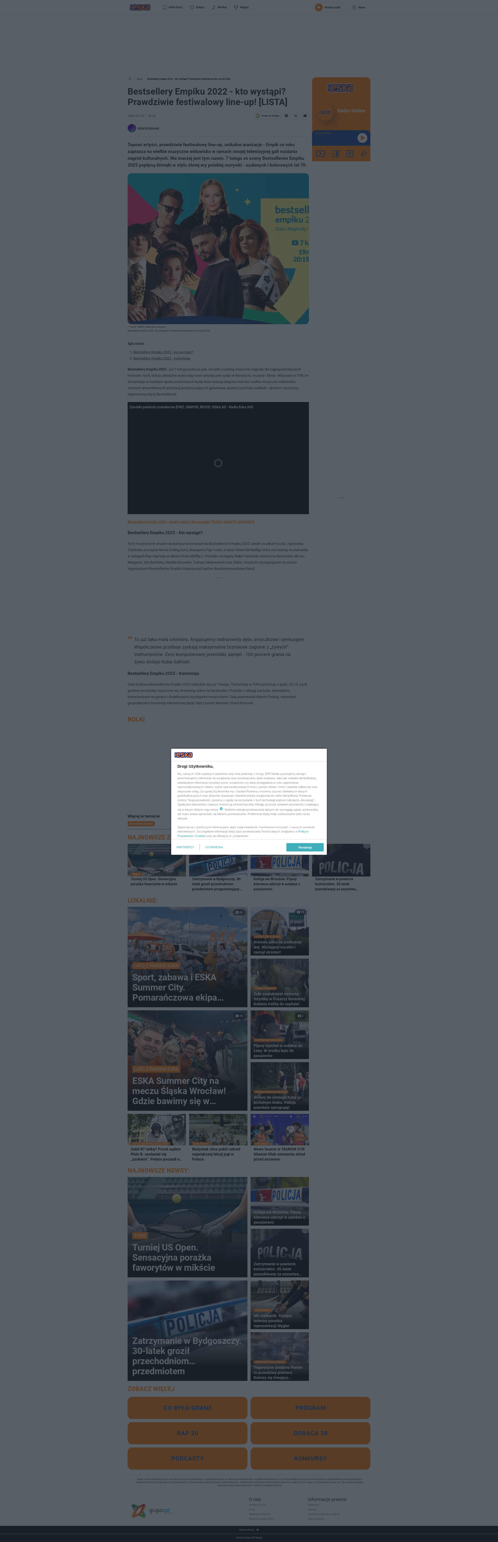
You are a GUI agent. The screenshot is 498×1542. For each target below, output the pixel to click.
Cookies (200, 835)
